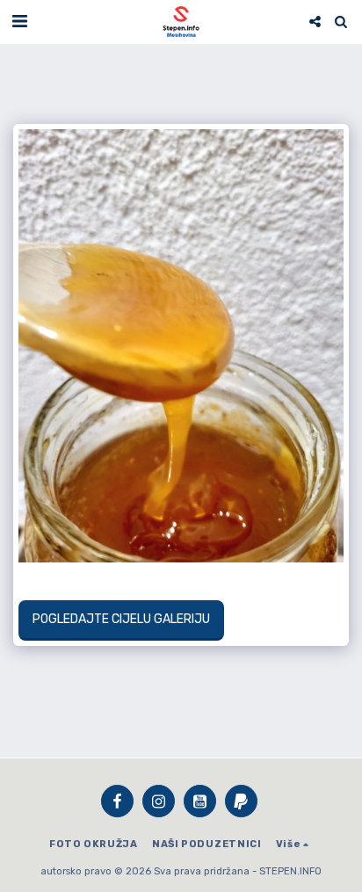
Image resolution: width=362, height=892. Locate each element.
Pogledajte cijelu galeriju (121, 619)
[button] (19, 21)
